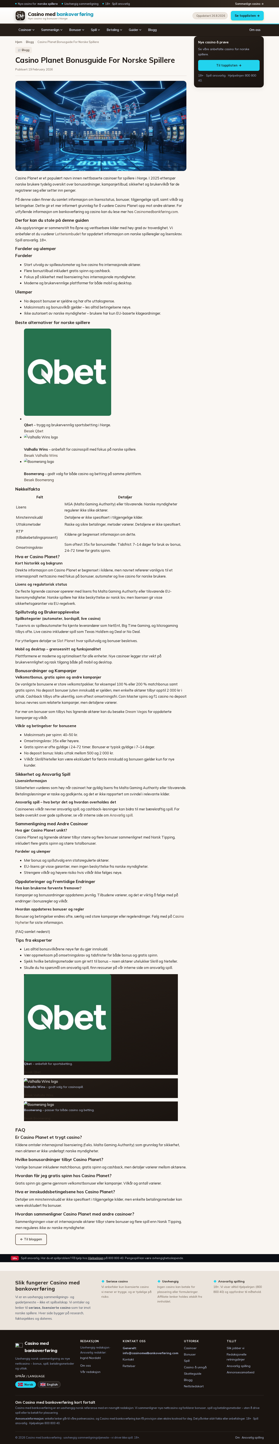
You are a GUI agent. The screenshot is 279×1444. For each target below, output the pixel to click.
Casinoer (25, 30)
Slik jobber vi (235, 1348)
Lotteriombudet (68, 234)
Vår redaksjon (90, 1372)
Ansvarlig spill (121, 815)
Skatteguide (192, 1374)
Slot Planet (66, 640)
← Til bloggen (31, 1239)
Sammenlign (50, 30)
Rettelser (129, 1366)
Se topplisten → (247, 16)
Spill (94, 30)
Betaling (113, 30)
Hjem (18, 42)
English (52, 1384)
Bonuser (75, 30)
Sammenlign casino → (249, 3)
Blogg (152, 30)
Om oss (254, 30)
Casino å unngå (195, 1367)
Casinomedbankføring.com (156, 211)
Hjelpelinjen (96, 1258)
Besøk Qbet (33, 431)
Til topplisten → (229, 65)
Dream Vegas (136, 711)
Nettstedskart (194, 1386)
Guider (133, 30)
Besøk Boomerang (39, 479)
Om (237, 1437)
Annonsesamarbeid (240, 1372)
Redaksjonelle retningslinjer (237, 1356)
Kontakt (128, 1359)
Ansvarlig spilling (238, 1366)
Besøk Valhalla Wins (41, 455)
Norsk (28, 1384)
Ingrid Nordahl (90, 1358)
